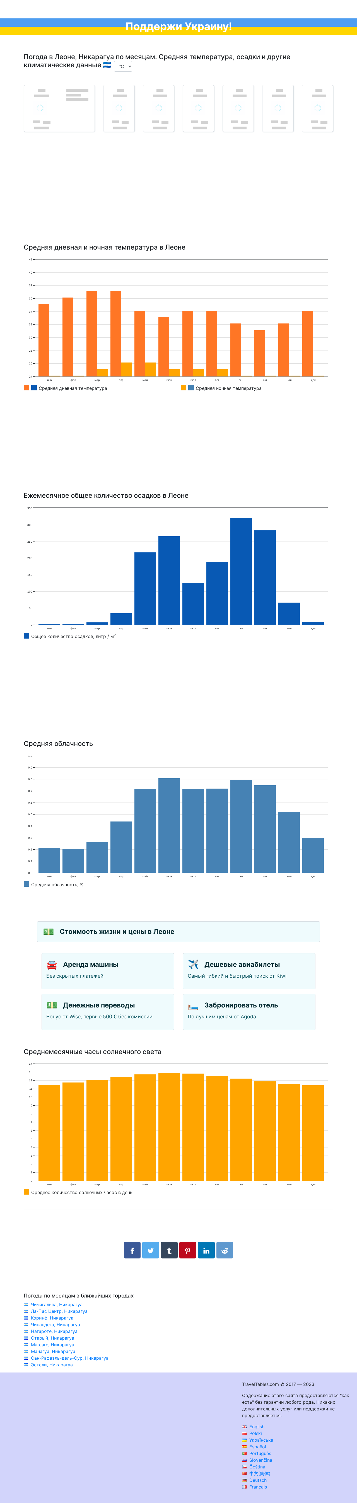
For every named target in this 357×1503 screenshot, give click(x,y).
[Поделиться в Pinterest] (187, 1250)
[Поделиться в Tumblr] (169, 1250)
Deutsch (257, 1480)
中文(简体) (259, 1473)
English (256, 1426)
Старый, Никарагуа (52, 1338)
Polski (255, 1433)
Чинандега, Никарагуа (55, 1324)
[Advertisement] (178, 196)
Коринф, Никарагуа (52, 1318)
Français (257, 1487)
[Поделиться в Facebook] (132, 1250)
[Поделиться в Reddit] (224, 1250)
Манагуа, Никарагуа (53, 1351)
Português (259, 1453)
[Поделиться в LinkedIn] (206, 1250)
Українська (260, 1440)
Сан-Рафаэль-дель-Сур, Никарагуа (69, 1358)
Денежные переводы (99, 1005)
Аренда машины (91, 964)
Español (257, 1446)
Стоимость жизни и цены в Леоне (117, 931)
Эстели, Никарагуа (52, 1364)
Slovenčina (260, 1460)
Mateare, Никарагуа (52, 1344)
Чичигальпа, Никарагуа (57, 1304)
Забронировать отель (241, 1005)
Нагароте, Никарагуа (54, 1331)
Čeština (256, 1467)
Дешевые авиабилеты (242, 964)
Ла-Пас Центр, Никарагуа (59, 1311)
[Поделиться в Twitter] (150, 1250)
